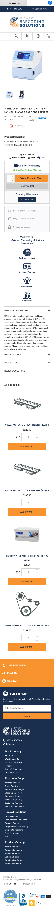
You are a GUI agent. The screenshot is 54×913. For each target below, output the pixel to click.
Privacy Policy (11, 773)
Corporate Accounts (14, 830)
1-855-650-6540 (18, 158)
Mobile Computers (13, 847)
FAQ (7, 837)
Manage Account (12, 783)
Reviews (8, 766)
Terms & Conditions (13, 769)
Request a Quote (12, 796)
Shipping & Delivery (13, 793)
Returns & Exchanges (14, 789)
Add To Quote (27, 186)
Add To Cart (27, 446)
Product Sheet (19, 126)
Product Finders (12, 823)
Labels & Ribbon (12, 857)
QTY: (18, 437)
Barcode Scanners (13, 850)
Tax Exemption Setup (14, 806)
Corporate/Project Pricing (16, 826)
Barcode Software (13, 863)
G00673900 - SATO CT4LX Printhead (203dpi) (27, 425)
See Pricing (27, 199)
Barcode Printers (12, 853)
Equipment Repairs (13, 803)
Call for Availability (27, 165)
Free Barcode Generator (16, 820)
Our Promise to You (13, 762)
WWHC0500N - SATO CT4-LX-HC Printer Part (27, 625)
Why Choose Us (12, 759)
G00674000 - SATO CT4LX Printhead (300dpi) (27, 490)
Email (33, 158)
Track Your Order (12, 786)
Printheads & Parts (13, 860)
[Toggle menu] (5, 36)
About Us (9, 756)
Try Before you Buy (13, 799)
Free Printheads (12, 833)
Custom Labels (11, 816)
